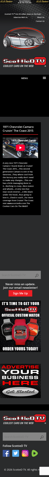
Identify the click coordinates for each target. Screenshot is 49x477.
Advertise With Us (20, 17)
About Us (40, 17)
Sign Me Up (20, 293)
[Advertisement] (24, 99)
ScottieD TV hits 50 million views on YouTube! (22, 14)
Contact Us (40, 21)
